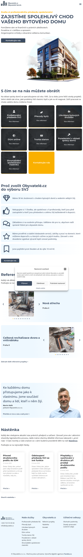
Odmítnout (40, 283)
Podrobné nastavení (57, 283)
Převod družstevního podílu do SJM (10, 458)
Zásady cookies (40, 288)
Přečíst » (6, 488)
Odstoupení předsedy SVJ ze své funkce (40, 458)
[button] (65, 269)
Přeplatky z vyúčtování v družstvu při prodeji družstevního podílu (67, 461)
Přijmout (24, 283)
